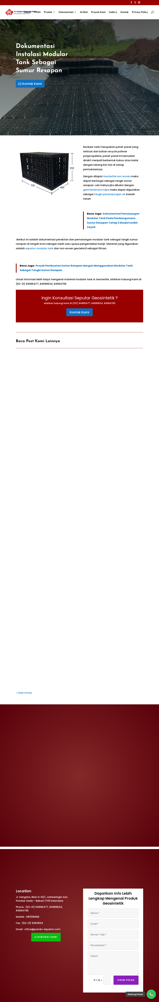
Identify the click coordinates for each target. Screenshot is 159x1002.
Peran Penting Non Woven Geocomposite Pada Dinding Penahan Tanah (67, 555)
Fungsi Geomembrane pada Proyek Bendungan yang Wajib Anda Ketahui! (68, 666)
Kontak (124, 12)
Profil (37, 12)
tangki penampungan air (109, 194)
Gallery (113, 12)
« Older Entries (24, 692)
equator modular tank (39, 248)
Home (27, 12)
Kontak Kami (32, 84)
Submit (129, 113)
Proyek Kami (98, 12)
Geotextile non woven (116, 176)
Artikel (84, 12)
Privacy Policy (140, 12)
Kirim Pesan (126, 980)
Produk (48, 12)
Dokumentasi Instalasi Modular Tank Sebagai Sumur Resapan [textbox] (42, 58)
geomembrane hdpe (96, 190)
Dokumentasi (66, 12)
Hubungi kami (47, 937)
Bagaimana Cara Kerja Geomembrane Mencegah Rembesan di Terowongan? (70, 444)
